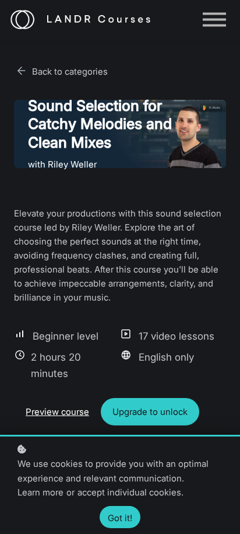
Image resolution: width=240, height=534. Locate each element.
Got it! (120, 517)
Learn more (40, 492)
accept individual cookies (129, 492)
